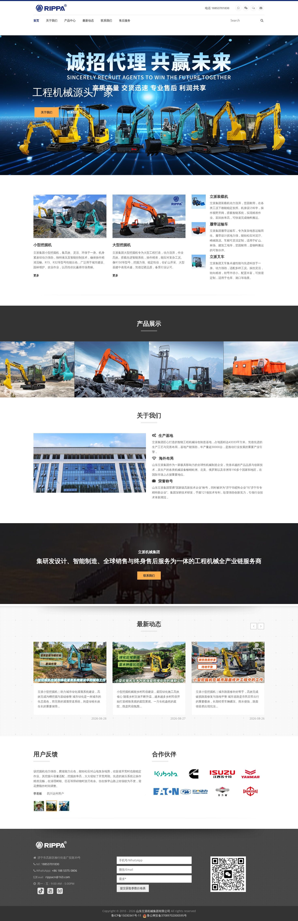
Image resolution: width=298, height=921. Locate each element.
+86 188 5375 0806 (64, 870)
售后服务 (124, 20)
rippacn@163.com (57, 877)
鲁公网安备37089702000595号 (167, 915)
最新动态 (88, 20)
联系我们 (106, 20)
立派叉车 (162, 387)
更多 (36, 275)
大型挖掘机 (90, 387)
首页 (36, 20)
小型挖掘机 (15, 387)
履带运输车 (239, 387)
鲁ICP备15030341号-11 (126, 915)
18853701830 (220, 8)
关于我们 (51, 20)
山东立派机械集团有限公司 (153, 911)
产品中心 (70, 20)
